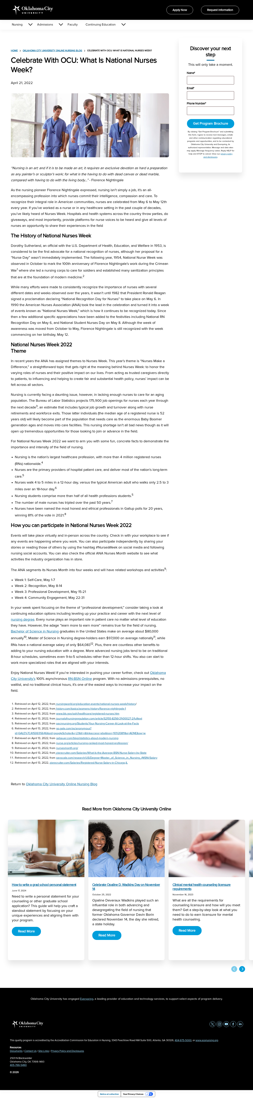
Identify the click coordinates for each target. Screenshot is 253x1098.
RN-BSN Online (80, 679)
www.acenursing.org (206, 1040)
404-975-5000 (183, 1040)
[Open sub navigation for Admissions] (61, 25)
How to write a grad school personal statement (44, 885)
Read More (26, 931)
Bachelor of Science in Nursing (35, 631)
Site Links (43, 1051)
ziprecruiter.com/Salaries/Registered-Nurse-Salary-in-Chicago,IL (89, 762)
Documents (16, 1051)
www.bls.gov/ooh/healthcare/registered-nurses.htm (87, 713)
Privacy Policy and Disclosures (67, 1051)
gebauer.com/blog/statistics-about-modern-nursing (87, 738)
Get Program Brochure (210, 123)
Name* (191, 73)
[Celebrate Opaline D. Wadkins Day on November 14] (126, 848)
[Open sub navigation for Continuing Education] (123, 25)
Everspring (86, 999)
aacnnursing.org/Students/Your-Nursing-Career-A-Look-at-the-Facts (97, 723)
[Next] (242, 969)
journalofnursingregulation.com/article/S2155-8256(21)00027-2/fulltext (98, 718)
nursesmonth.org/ (67, 748)
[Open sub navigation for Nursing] (30, 25)
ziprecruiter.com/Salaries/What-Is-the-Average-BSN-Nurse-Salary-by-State (100, 753)
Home (14, 51)
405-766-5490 (18, 1065)
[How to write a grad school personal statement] (46, 848)
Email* (190, 88)
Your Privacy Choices (133, 1094)
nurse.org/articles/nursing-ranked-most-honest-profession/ (92, 743)
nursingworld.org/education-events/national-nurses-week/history (95, 704)
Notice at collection (109, 1094)
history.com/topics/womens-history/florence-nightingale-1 (90, 708)
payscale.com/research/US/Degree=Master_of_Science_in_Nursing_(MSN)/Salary (106, 757)
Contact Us (30, 1051)
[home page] (33, 10)
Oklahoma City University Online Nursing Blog (52, 51)
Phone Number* (196, 103)
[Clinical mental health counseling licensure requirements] (207, 848)
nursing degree (22, 619)
